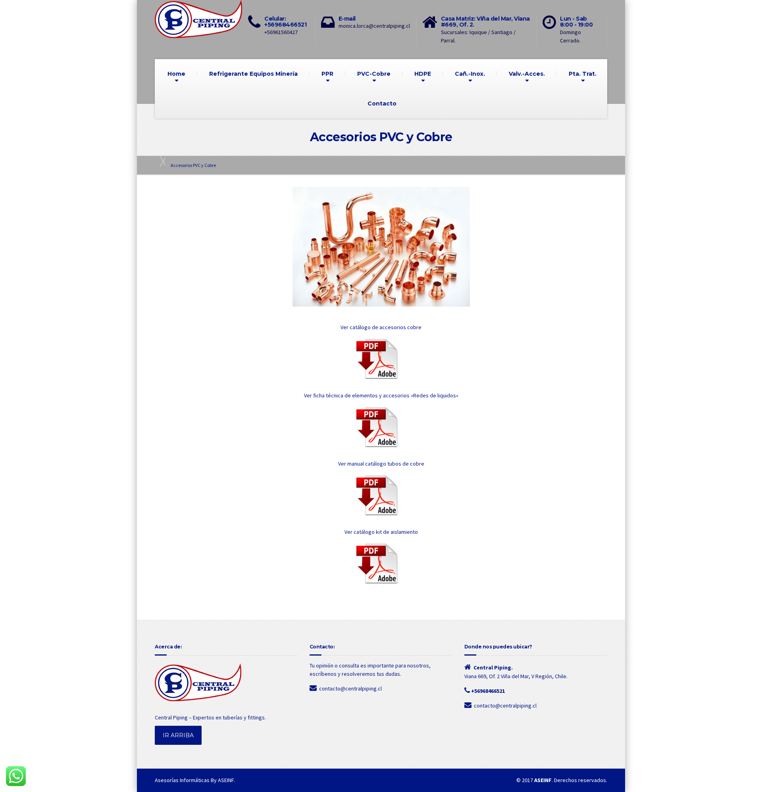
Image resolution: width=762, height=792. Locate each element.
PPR (327, 73)
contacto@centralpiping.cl (350, 688)
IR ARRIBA (178, 735)
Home (176, 73)
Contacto (382, 103)
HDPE (422, 73)
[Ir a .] (159, 161)
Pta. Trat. (583, 73)
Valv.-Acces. (527, 73)
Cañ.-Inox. (470, 73)
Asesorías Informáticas (182, 780)
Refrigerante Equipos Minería (253, 73)
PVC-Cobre (374, 73)
